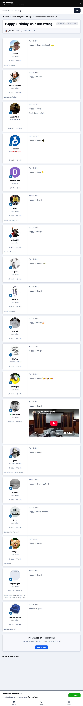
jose (15, 461)
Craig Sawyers (15, 85)
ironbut (15, 492)
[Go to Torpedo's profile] (15, 263)
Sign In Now (41, 647)
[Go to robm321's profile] (15, 231)
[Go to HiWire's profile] (15, 350)
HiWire (15, 359)
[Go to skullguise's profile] (15, 543)
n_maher (15, 149)
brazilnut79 (15, 181)
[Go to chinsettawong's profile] (15, 608)
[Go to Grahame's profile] (15, 406)
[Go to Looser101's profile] (15, 291)
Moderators (16, 120)
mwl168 (15, 331)
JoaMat (11, 31)
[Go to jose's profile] (15, 452)
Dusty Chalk (15, 117)
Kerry (15, 520)
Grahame (16, 414)
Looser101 (15, 299)
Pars (15, 208)
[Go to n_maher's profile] (15, 140)
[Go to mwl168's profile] (15, 322)
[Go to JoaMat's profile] (6, 31)
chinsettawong (15, 617)
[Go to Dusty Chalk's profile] (15, 108)
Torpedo (15, 272)
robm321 (15, 240)
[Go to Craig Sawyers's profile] (15, 76)
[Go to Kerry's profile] (15, 511)
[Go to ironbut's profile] (15, 484)
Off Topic (31, 31)
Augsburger (15, 583)
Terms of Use (33, 697)
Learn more (4, 4)
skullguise (15, 552)
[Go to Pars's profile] (15, 200)
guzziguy (15, 387)
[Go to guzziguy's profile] (15, 378)
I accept (76, 695)
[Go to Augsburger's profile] (15, 575)
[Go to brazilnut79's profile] (15, 172)
